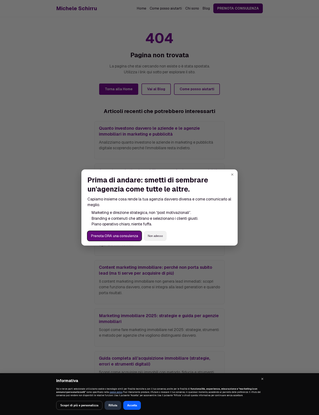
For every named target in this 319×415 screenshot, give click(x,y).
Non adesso (155, 236)
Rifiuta (113, 405)
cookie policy (116, 392)
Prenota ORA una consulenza (114, 236)
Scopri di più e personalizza (79, 405)
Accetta (132, 405)
